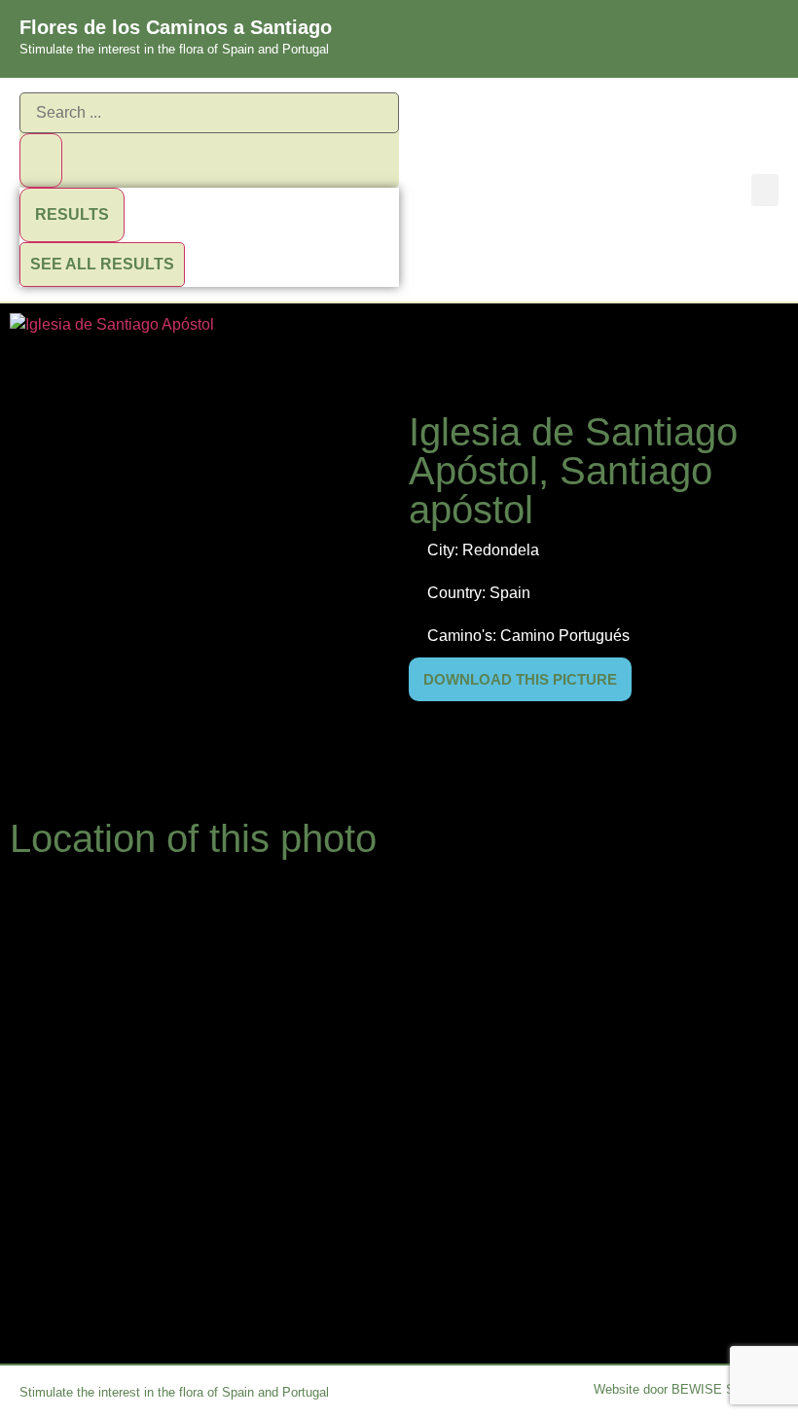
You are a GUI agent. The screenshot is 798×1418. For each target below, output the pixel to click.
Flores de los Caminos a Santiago (175, 27)
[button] (765, 190)
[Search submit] (40, 160)
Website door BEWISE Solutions (686, 1389)
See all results (102, 264)
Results (72, 214)
